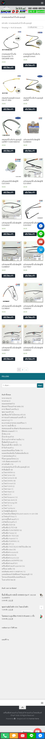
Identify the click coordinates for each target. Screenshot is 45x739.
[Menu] (42, 3)
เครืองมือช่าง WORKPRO (11, 561)
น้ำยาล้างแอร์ (7, 437)
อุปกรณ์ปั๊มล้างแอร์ (9, 519)
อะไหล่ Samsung (8, 503)
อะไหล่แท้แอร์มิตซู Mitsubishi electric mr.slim (18, 514)
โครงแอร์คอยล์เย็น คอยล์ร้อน (12, 577)
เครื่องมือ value (7, 550)
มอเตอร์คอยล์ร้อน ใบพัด (11, 450)
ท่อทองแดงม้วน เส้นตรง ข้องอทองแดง (16, 428)
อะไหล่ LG (5, 495)
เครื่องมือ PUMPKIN (9, 541)
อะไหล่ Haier (6, 489)
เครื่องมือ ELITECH (8, 528)
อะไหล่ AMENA (7, 472)
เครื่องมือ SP (6, 544)
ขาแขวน (5, 401)
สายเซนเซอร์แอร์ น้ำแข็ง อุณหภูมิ (14, 467)
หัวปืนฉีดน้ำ (6, 470)
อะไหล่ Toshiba (7, 508)
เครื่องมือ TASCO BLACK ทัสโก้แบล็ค (15, 547)
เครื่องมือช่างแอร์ (8, 563)
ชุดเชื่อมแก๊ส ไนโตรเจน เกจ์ (12, 415)
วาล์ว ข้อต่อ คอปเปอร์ (10, 461)
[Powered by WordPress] (14, 718)
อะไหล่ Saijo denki (8, 500)
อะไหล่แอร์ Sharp (8, 517)
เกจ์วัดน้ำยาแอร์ (8, 522)
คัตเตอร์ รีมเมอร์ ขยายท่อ (11, 406)
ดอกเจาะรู (5, 420)
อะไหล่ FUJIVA (7, 486)
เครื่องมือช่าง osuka (9, 552)
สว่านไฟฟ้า (6, 464)
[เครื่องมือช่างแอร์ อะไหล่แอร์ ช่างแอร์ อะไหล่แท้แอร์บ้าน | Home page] (4, 3)
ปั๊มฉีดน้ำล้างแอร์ (8, 442)
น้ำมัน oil (5, 434)
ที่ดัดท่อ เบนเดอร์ (8, 431)
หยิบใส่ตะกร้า (8, 68)
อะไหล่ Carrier (7, 475)
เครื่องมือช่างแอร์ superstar (12, 566)
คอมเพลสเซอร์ (7, 404)
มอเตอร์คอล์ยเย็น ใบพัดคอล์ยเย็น (14, 453)
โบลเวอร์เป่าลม (7, 580)
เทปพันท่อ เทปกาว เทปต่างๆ (12, 572)
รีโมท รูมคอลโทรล (9, 459)
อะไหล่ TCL (6, 506)
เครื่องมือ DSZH (7, 525)
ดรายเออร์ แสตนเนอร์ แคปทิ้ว (13, 417)
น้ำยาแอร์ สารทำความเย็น (11, 439)
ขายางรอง (5, 398)
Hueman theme (34, 719)
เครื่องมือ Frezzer (8, 533)
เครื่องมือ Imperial (8, 539)
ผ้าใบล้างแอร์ (7, 448)
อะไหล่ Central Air (8, 478)
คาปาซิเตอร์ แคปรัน (9, 409)
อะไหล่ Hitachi (7, 492)
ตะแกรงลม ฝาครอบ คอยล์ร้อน (13, 423)
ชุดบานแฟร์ (6, 412)
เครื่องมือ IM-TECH (8, 536)
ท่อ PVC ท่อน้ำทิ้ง (8, 426)
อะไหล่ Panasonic (8, 497)
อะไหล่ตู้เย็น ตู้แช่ (8, 511)
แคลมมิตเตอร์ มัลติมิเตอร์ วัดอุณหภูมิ (15, 574)
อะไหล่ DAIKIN (7, 481)
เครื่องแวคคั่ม (7, 569)
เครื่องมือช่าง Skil (8, 555)
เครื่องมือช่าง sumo (9, 558)
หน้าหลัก (5, 23)
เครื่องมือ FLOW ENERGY (11, 530)
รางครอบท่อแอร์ (8, 456)
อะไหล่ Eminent (7, 483)
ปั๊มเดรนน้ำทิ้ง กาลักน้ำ (10, 445)
